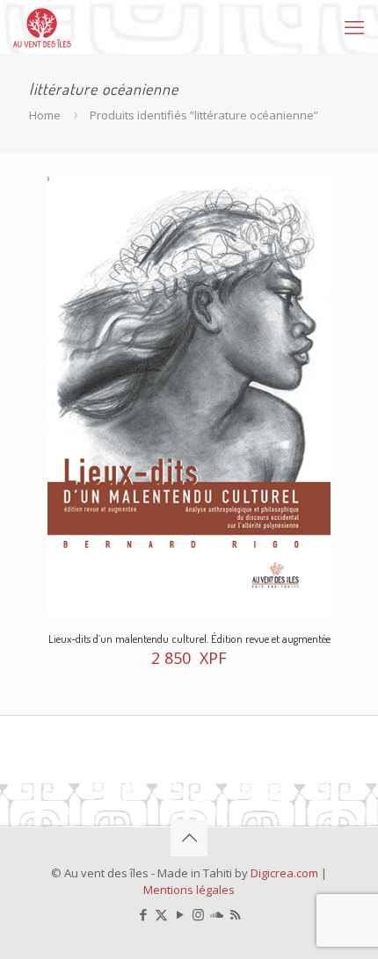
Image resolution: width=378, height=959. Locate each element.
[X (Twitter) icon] (161, 914)
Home (45, 115)
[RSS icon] (235, 914)
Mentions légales (189, 890)
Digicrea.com (284, 873)
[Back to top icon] (189, 837)
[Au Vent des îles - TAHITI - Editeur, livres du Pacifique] (42, 26)
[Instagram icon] (198, 914)
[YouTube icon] (179, 914)
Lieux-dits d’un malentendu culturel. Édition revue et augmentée (189, 638)
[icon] (216, 914)
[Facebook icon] (142, 914)
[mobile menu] (354, 26)
